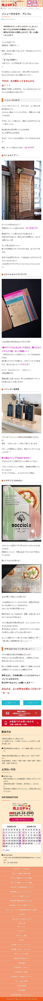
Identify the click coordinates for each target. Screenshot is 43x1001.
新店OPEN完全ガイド (22, 958)
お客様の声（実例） (22, 972)
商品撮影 (22, 963)
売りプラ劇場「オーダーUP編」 (22, 878)
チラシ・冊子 (22, 936)
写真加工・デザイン (22, 967)
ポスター (22, 931)
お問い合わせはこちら (22, 819)
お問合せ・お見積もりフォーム (22, 976)
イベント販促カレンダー (22, 896)
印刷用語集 (22, 986)
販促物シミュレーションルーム (22, 892)
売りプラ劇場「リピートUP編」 (22, 882)
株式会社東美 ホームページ (22, 995)
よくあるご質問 (22, 981)
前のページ (11, 703)
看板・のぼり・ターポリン (22, 949)
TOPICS (22, 914)
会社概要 (22, 990)
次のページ (33, 703)
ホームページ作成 (22, 954)
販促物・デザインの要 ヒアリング (22, 905)
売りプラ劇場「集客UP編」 (22, 873)
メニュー (22, 927)
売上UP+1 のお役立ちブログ (22, 919)
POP (22, 940)
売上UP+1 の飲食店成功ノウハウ (22, 887)
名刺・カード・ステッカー (22, 945)
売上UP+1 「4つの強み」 (22, 869)
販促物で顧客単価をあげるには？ (22, 901)
